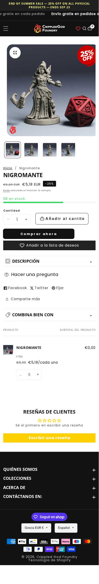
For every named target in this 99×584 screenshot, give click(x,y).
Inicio (7, 168)
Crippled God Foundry (57, 556)
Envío (6, 190)
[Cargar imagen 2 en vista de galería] (31, 150)
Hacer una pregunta (34, 274)
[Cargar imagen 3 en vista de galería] (50, 150)
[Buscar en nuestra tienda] (84, 28)
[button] (49, 315)
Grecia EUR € (35, 527)
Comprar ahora (38, 234)
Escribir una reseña (49, 437)
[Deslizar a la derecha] (94, 150)
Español (64, 527)
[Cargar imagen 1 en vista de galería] (12, 150)
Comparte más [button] (25, 298)
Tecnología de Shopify (49, 560)
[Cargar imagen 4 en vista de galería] (68, 150)
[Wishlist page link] (78, 28)
